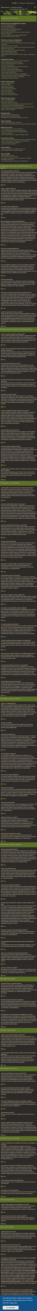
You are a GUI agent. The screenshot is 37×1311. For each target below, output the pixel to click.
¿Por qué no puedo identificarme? (8, 30)
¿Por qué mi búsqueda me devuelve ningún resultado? (13, 130)
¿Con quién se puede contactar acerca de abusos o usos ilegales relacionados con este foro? (16, 159)
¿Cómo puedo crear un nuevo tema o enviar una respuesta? (15, 60)
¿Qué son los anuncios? (6, 90)
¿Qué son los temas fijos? (7, 91)
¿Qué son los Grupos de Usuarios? (9, 102)
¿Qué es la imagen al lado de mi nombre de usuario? (13, 50)
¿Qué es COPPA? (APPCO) (7, 26)
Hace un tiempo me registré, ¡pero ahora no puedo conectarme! (15, 32)
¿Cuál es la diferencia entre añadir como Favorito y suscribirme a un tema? (18, 139)
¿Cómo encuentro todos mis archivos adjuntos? (12, 150)
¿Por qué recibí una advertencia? (8, 72)
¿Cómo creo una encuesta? (7, 65)
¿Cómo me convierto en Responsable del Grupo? (12, 105)
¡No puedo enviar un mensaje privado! (9, 114)
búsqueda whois (22, 1266)
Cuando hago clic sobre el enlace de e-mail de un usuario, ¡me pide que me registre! (18, 55)
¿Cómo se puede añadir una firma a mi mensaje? (12, 63)
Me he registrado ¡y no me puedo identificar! (11, 29)
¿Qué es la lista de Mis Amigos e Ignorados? (11, 122)
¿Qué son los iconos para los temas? (9, 94)
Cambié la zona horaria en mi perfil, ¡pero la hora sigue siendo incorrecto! (18, 47)
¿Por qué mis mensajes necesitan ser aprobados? (12, 76)
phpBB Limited (28, 1235)
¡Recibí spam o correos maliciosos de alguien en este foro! (14, 117)
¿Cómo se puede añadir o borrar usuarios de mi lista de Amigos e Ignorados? (19, 123)
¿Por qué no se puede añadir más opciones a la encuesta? (14, 66)
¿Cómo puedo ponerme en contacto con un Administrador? (14, 161)
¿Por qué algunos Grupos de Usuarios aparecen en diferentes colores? (17, 106)
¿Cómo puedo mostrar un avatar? (9, 51)
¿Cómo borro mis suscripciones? (8, 143)
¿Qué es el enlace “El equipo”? (8, 109)
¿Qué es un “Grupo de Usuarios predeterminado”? (12, 108)
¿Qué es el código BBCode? (7, 83)
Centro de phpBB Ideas (7, 1249)
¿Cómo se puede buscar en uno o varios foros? (12, 128)
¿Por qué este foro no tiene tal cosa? (9, 156)
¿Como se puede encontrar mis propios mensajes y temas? (15, 134)
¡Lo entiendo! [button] (10, 1307)
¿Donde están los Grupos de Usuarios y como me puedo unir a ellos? (17, 103)
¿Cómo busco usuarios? (6, 133)
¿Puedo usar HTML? (6, 84)
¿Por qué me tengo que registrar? (9, 24)
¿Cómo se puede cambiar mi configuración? (11, 41)
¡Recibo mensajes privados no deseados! (10, 116)
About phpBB (18, 1238)
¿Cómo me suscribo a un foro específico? (10, 142)
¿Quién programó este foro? (7, 155)
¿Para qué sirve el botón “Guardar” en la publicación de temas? (15, 75)
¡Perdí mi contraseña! (6, 33)
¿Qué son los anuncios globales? (8, 88)
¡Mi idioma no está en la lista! (7, 48)
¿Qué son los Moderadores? (7, 101)
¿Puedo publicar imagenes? (7, 87)
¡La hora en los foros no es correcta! (9, 45)
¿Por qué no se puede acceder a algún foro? (11, 69)
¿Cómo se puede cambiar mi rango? (9, 52)
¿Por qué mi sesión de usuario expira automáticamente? (14, 35)
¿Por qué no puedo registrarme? (8, 27)
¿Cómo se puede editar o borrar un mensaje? (11, 62)
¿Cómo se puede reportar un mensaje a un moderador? (14, 73)
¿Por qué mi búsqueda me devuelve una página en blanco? (14, 131)
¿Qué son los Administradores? (8, 99)
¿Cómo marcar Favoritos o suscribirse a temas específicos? (15, 141)
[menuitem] (16, 3)
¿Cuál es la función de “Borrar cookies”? (10, 36)
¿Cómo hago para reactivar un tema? (9, 78)
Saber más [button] (13, 1303)
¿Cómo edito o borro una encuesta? (9, 68)
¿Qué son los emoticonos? (7, 86)
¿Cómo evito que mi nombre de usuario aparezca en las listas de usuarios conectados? (18, 43)
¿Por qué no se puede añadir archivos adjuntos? (12, 70)
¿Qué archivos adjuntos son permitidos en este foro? (13, 148)
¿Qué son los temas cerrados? (8, 93)
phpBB (2, 403)
